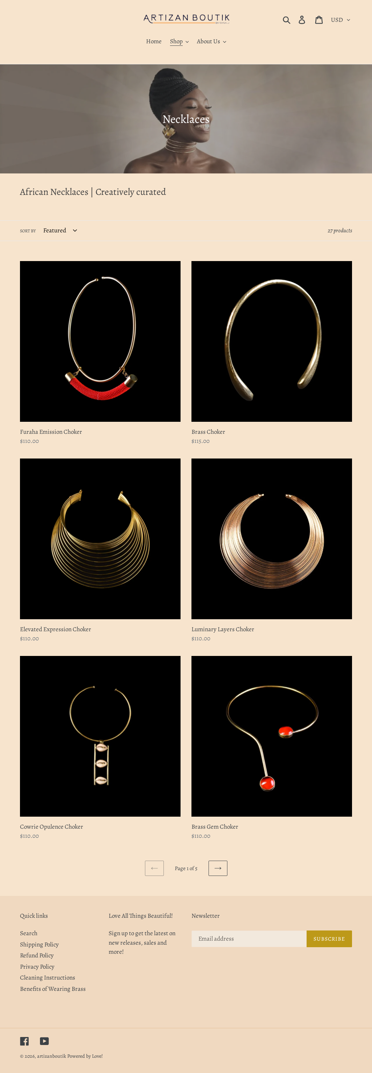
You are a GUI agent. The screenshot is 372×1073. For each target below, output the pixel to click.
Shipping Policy (39, 944)
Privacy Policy (37, 966)
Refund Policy (37, 955)
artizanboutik (52, 1056)
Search (28, 933)
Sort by (28, 231)
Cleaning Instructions (47, 977)
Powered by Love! (85, 1056)
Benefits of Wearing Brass (53, 989)
